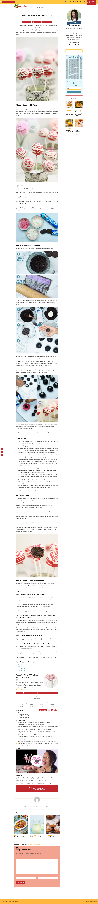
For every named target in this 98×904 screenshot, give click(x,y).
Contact (62, 1)
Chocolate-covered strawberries (25, 664)
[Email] (85, 2)
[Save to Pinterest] (2, 449)
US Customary (43, 710)
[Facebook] (71, 2)
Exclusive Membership (9, 2)
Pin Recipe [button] (48, 693)
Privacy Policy (5, 901)
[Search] (80, 51)
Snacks (56, 6)
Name (18, 878)
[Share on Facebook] (2, 452)
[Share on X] (2, 454)
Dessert (61, 6)
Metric (48, 710)
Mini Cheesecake (21, 668)
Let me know (36, 789)
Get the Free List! (74, 91)
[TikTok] (83, 2)
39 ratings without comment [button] (34, 844)
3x (56, 710)
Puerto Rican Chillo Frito (19, 836)
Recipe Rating (19, 855)
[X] (80, 2)
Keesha (26, 18)
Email (39, 878)
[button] (34, 13)
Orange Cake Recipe (22, 666)
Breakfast (46, 6)
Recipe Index (39, 6)
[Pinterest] (78, 2)
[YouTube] (75, 2)
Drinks (65, 6)
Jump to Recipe (27, 22)
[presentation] (21, 824)
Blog (59, 1)
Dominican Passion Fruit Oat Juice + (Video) (69, 131)
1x (52, 710)
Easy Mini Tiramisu (22, 670)
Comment (19, 860)
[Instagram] (73, 2)
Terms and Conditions (13, 901)
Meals (51, 6)
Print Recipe (37, 22)
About (55, 1)
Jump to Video (47, 22)
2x (54, 710)
